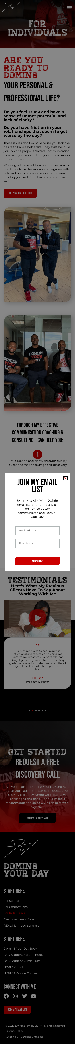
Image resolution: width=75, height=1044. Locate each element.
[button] (65, 478)
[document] (37, 522)
